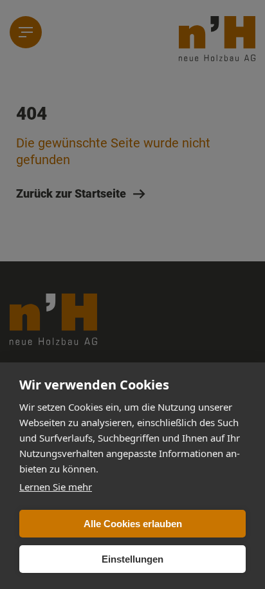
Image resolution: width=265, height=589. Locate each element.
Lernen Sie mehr (55, 486)
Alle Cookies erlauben (133, 523)
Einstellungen (132, 559)
